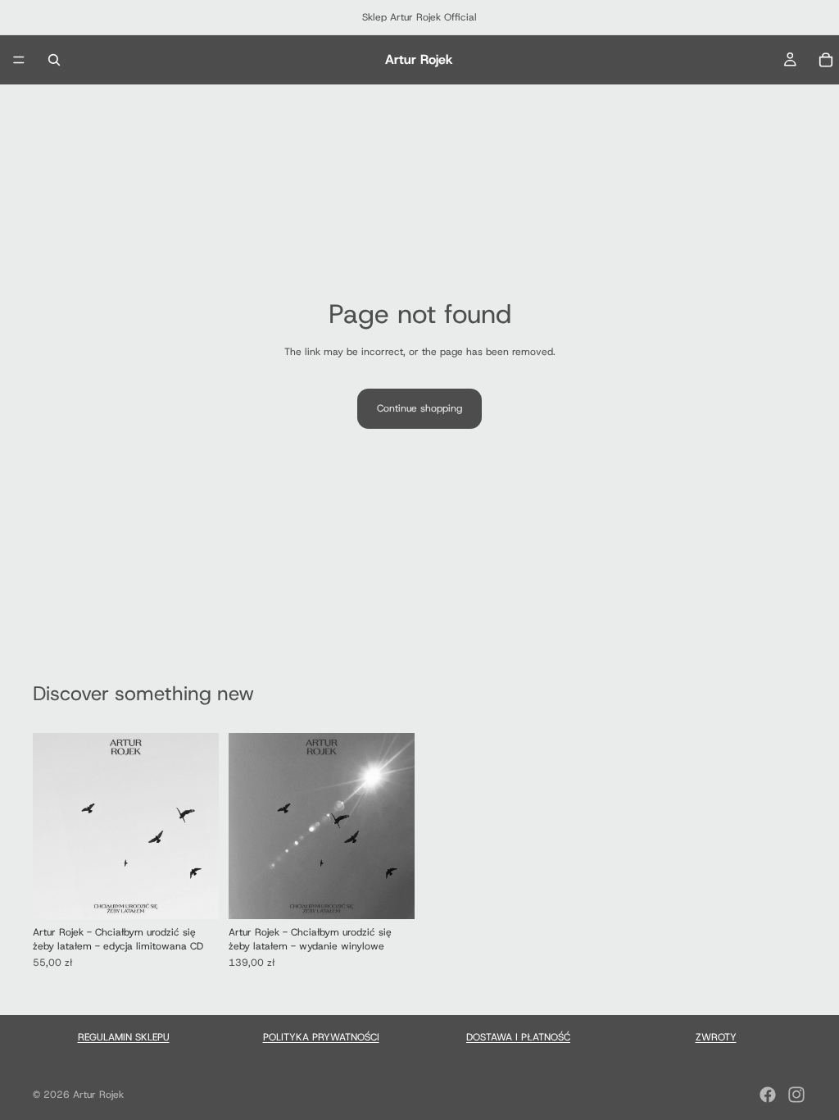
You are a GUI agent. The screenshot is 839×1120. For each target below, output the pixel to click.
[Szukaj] (54, 60)
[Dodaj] (193, 893)
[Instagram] (796, 1094)
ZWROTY (716, 1037)
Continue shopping (419, 408)
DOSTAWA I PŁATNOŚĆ (518, 1037)
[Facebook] (768, 1094)
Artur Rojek (98, 1094)
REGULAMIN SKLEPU (124, 1037)
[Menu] (19, 60)
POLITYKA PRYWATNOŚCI (321, 1037)
